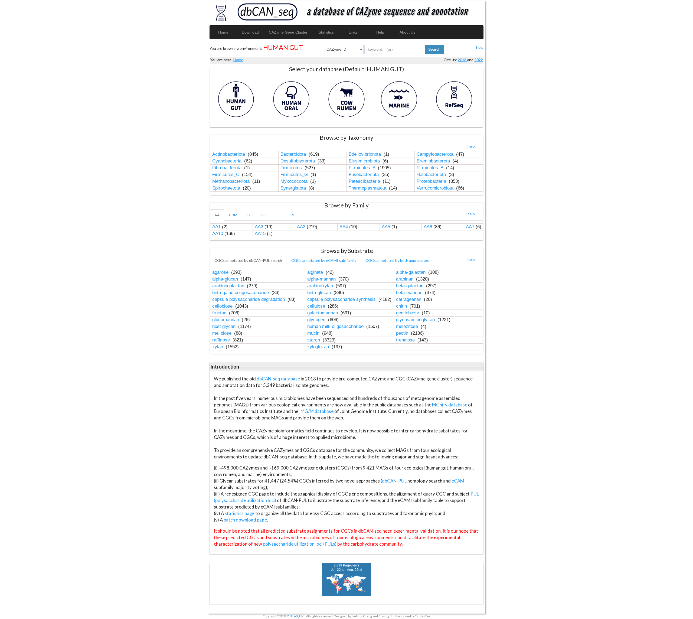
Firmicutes (291, 167)
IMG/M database (316, 411)
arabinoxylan (320, 285)
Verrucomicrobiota (436, 188)
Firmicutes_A (363, 167)
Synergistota (293, 188)
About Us (407, 32)
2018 (462, 59)
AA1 (216, 226)
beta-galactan (410, 285)
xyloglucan (318, 346)
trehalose (406, 340)
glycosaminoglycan (416, 319)
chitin (402, 306)
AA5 (386, 226)
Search (434, 49)
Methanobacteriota (231, 181)
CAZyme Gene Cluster (288, 32)
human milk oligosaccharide (336, 326)
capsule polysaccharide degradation (249, 299)
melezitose (407, 326)
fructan (220, 312)
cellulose (316, 306)
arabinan (405, 279)
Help (380, 32)
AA (217, 215)
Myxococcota (294, 181)
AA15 (260, 233)
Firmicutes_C (226, 174)
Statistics (326, 32)
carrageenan (409, 299)
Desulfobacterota (298, 161)
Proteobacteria (432, 181)
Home (223, 32)
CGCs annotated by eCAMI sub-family (323, 260)
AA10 (217, 233)
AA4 (343, 226)
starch (314, 340)
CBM (233, 215)
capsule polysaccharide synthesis (342, 299)
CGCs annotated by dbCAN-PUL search (248, 260)
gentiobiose (408, 312)
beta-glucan (319, 292)
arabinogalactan (229, 285)
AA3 (301, 226)
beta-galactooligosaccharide (241, 292)
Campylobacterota (436, 154)
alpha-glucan (225, 279)
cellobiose (223, 306)
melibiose (222, 333)
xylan (218, 346)
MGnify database (450, 405)
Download (250, 32)
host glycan (224, 326)
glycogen (317, 319)
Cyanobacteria (227, 161)
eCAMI (459, 481)
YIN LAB (292, 616)
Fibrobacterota (227, 167)
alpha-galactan (411, 272)
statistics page (239, 513)
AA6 (428, 226)
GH (263, 215)
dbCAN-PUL (394, 481)
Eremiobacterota (434, 161)
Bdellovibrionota (365, 154)
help (479, 47)
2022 (478, 59)
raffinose (221, 340)
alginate (315, 272)
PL (292, 215)
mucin (314, 333)
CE (249, 215)
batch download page (245, 520)
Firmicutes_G (294, 174)
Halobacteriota (432, 174)
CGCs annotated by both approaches (397, 260)
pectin (403, 333)
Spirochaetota (226, 188)
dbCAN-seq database (279, 379)
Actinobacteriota (229, 154)
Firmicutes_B (431, 167)
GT (278, 215)
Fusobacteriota (364, 174)
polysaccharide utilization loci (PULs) (299, 544)
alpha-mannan (322, 279)
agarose (221, 272)
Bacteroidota (293, 154)
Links (353, 32)
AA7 (470, 226)
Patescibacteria (365, 181)
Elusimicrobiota (365, 161)
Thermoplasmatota (368, 188)
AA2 (259, 226)
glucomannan (226, 319)
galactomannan (323, 312)
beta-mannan (410, 292)
